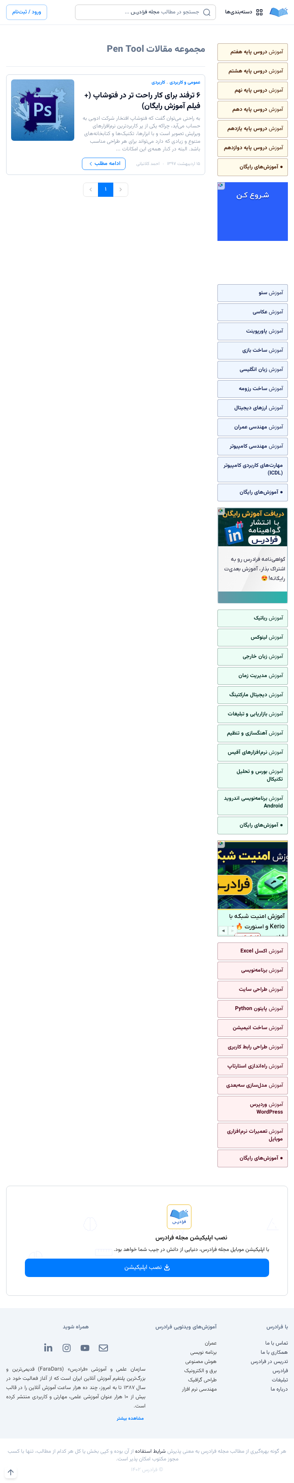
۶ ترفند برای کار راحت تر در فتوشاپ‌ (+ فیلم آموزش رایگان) (142, 100)
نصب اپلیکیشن (143, 1267)
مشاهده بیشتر (130, 1418)
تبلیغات (280, 1380)
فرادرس (280, 1371)
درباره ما (279, 1389)
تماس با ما (276, 1343)
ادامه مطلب (108, 164)
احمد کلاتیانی (148, 164)
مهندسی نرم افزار (199, 1389)
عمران (211, 1343)
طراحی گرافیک (202, 1380)
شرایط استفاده (150, 1451)
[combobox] (140, 12)
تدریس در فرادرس (269, 1362)
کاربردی (158, 82)
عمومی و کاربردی (185, 82)
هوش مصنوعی (201, 1362)
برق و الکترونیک (200, 1371)
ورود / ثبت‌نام (26, 12)
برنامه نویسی (203, 1352)
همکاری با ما (274, 1352)
